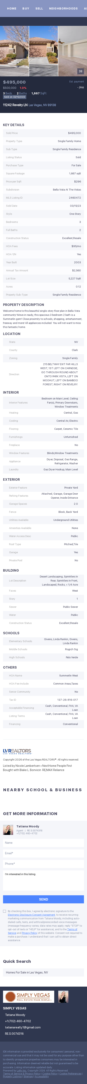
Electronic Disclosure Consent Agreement (31, 914)
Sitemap (28, 1076)
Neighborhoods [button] (63, 8)
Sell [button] (39, 8)
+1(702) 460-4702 (26, 833)
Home (11, 8)
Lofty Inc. (22, 1070)
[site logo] (30, 999)
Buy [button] (25, 8)
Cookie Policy (49, 1073)
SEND (43, 899)
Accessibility (42, 1076)
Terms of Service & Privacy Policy (21, 1073)
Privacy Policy (29, 933)
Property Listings (12, 1076)
